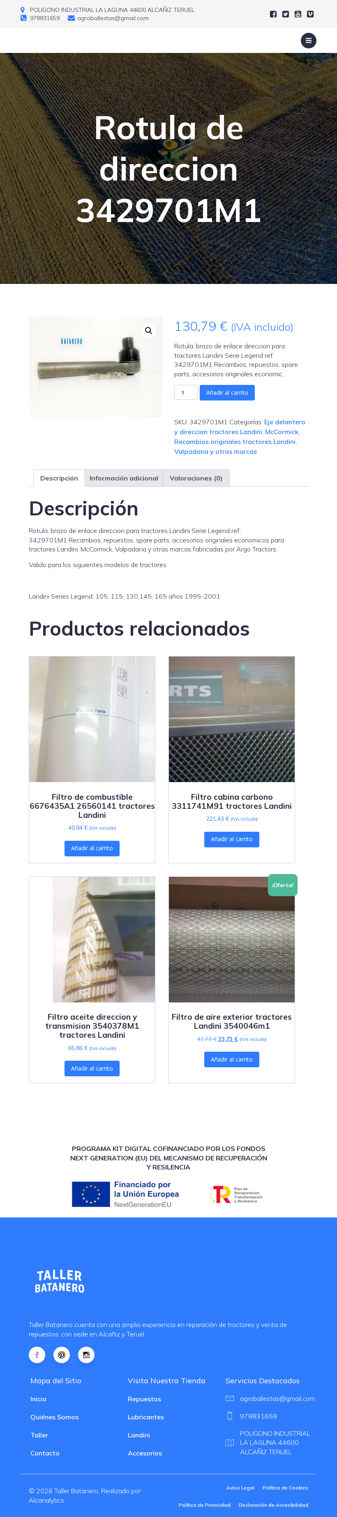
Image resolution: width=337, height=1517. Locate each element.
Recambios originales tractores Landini (234, 441)
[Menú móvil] (308, 40)
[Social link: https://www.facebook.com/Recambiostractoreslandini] (41, 1355)
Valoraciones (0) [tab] (196, 478)
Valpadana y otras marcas (215, 451)
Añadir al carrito (227, 392)
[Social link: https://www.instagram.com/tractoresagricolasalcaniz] (90, 1355)
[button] (148, 330)
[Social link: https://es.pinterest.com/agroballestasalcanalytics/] (65, 1355)
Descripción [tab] (59, 478)
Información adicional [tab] (124, 478)
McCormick (281, 432)
